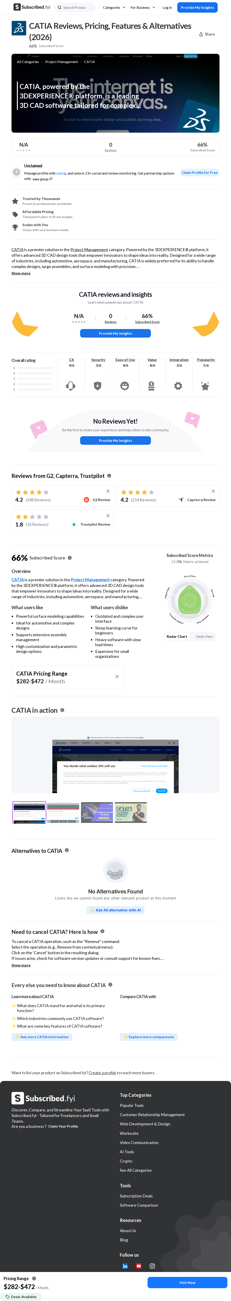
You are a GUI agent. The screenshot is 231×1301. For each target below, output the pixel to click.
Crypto (126, 1160)
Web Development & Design (145, 1123)
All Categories (28, 61)
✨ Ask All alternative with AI (115, 910)
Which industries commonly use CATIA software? (60, 1018)
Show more (21, 273)
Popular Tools (132, 1105)
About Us (128, 1230)
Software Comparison (139, 1205)
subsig (61, 173)
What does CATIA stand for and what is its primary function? (61, 1008)
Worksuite (129, 1133)
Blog (124, 1239)
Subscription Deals (136, 1195)
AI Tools (127, 1151)
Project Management (61, 61)
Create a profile (102, 1072)
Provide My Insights (115, 333)
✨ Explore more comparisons (149, 1037)
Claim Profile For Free (200, 172)
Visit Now (187, 1282)
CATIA (89, 61)
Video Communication (139, 1142)
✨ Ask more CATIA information (42, 1037)
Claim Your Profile (63, 1126)
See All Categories (136, 1170)
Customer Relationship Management (152, 1114)
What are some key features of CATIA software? (59, 1026)
